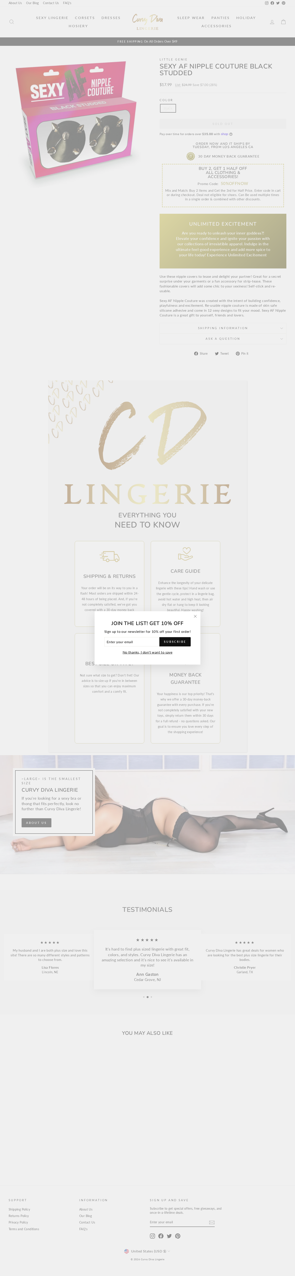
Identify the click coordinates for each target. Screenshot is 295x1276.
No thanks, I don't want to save (147, 652)
